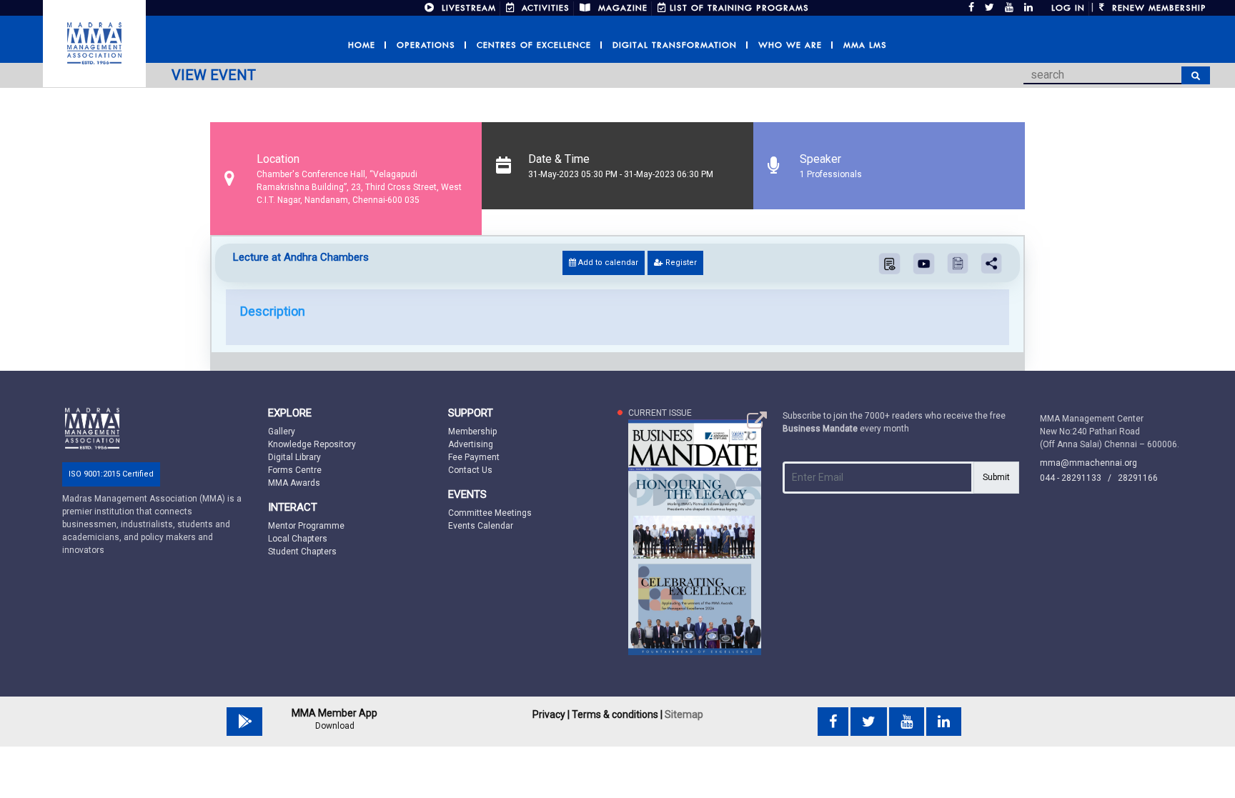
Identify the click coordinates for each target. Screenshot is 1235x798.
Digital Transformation (674, 45)
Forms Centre (295, 470)
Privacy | (551, 714)
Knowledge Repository (312, 444)
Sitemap (684, 714)
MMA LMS (865, 45)
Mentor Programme (306, 526)
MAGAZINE (621, 8)
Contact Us (470, 470)
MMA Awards (294, 483)
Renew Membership (1157, 8)
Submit (996, 477)
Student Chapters (302, 552)
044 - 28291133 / (1079, 478)
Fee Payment (474, 457)
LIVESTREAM (467, 8)
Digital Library (294, 457)
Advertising (470, 444)
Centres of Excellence (534, 45)
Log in (1068, 8)
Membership (472, 432)
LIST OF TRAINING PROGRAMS (739, 8)
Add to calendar (607, 262)
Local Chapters (297, 539)
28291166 (1138, 478)
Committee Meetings (490, 513)
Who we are (790, 45)
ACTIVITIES (544, 8)
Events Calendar (480, 526)
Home (361, 45)
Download (334, 726)
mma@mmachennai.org (1088, 463)
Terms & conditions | (617, 714)
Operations (426, 45)
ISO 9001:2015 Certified (111, 474)
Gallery (281, 432)
